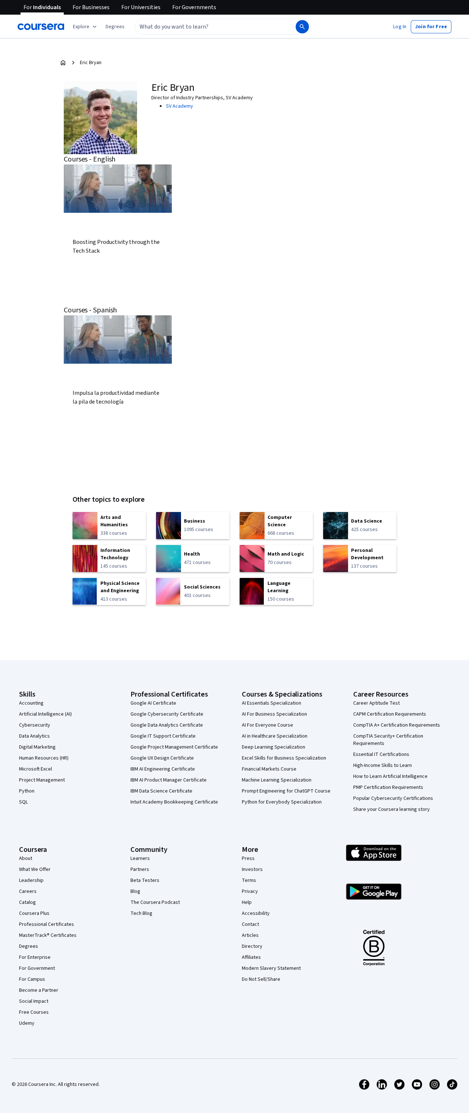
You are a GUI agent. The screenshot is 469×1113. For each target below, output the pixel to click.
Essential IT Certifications (381, 754)
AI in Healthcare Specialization (274, 736)
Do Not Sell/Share (261, 979)
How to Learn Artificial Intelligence (390, 776)
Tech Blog (141, 913)
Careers (28, 891)
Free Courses (34, 1012)
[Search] (302, 26)
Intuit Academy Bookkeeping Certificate (174, 802)
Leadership (31, 880)
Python (26, 791)
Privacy (250, 891)
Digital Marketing (37, 747)
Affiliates (251, 957)
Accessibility (256, 913)
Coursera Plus (34, 913)
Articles (250, 935)
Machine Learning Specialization (276, 780)
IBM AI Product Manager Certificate (168, 780)
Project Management (42, 780)
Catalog (27, 902)
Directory (252, 946)
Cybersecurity (34, 725)
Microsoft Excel (35, 769)
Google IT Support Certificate (163, 736)
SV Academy (179, 106)
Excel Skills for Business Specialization (284, 758)
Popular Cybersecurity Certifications (393, 798)
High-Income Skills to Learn (382, 765)
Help (247, 902)
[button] (115, 26)
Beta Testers (144, 880)
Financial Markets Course (269, 769)
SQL (23, 802)
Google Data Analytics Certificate (166, 725)
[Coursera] (41, 27)
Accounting (31, 703)
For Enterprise (35, 957)
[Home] (63, 62)
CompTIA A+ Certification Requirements (396, 725)
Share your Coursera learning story (391, 809)
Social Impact (33, 1001)
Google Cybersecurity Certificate (166, 714)
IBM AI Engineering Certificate (162, 769)
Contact (250, 924)
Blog (135, 891)
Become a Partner (38, 990)
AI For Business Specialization (274, 714)
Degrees (28, 946)
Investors (252, 869)
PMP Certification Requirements (388, 787)
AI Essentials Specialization (271, 703)
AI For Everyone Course (267, 725)
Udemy (26, 1023)
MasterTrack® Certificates (48, 935)
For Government (37, 968)
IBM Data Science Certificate (161, 791)
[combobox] (207, 27)
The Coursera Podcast (155, 902)
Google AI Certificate (153, 703)
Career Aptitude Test (376, 703)
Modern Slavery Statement (271, 968)
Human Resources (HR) (44, 758)
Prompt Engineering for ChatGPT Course (286, 791)
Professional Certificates (46, 924)
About (25, 858)
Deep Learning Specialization (273, 747)
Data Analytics (34, 736)
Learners (140, 858)
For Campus (32, 979)
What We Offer (35, 869)
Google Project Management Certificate (174, 747)
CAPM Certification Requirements (389, 714)
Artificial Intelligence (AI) (45, 714)
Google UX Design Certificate (162, 758)
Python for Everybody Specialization (282, 802)
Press (248, 858)
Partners (139, 869)
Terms (249, 880)
